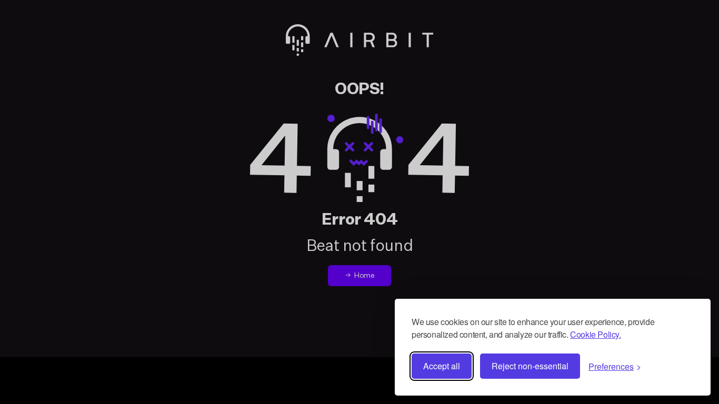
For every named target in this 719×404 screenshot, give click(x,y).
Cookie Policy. (595, 334)
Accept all (441, 366)
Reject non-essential (530, 366)
